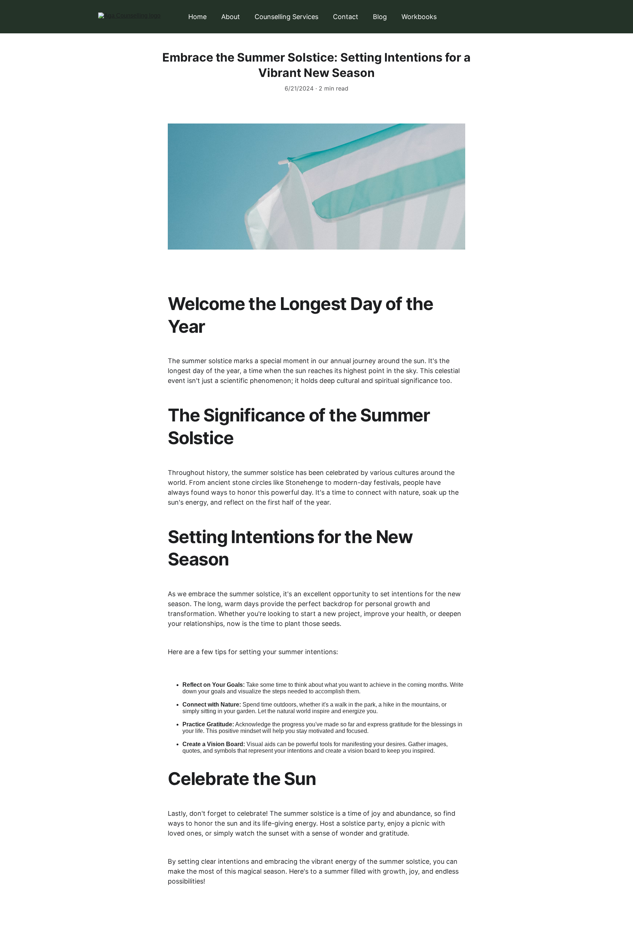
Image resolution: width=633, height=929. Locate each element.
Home (197, 17)
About (230, 17)
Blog (380, 17)
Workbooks (419, 17)
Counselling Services (286, 17)
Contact (345, 17)
